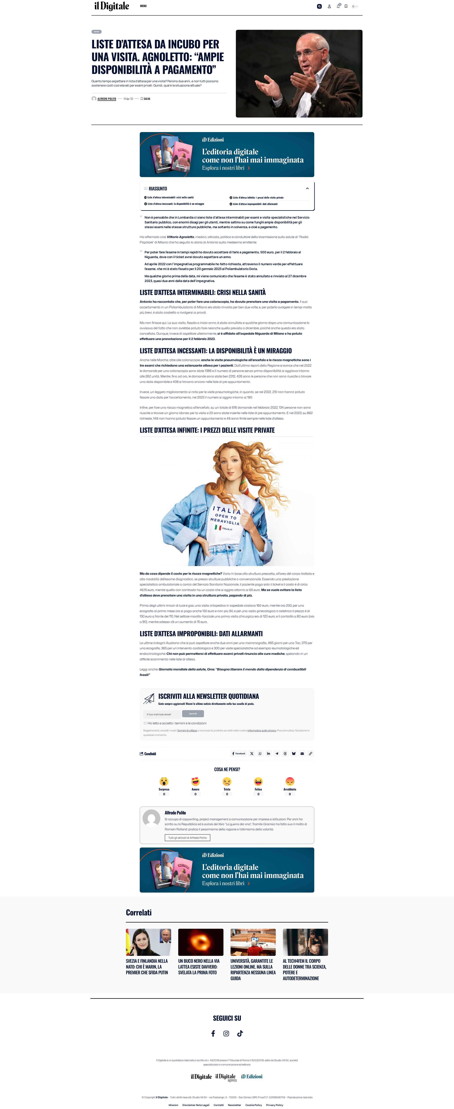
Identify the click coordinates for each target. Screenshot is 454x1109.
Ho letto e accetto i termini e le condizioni (177, 723)
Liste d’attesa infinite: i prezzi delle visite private (258, 197)
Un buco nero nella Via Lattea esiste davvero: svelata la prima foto (198, 966)
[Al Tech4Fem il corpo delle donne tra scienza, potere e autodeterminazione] (305, 942)
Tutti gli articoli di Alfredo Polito (187, 838)
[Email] (302, 753)
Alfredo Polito (107, 99)
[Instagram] (226, 1033)
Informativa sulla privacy (262, 730)
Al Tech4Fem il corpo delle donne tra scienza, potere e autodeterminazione (304, 969)
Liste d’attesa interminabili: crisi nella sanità (170, 197)
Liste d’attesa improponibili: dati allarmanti (255, 204)
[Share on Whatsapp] (260, 753)
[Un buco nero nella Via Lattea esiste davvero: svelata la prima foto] (200, 942)
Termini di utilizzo (187, 730)
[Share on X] (252, 753)
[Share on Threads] (285, 753)
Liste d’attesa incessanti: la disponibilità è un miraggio (176, 203)
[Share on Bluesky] (294, 753)
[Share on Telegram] (277, 753)
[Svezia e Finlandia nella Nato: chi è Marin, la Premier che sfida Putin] (148, 942)
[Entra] (329, 6)
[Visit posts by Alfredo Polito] (94, 98)
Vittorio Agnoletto (180, 237)
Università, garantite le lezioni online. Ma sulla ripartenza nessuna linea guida (253, 969)
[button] (319, 6)
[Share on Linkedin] (268, 753)
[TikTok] (240, 1033)
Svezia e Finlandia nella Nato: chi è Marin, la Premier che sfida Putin (147, 966)
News (96, 31)
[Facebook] (213, 1033)
